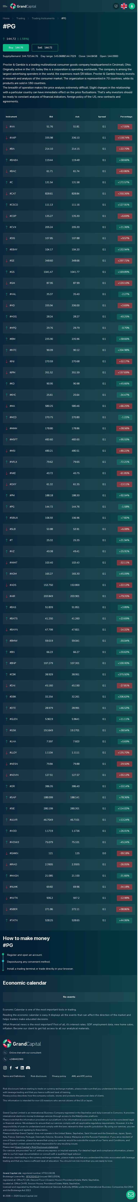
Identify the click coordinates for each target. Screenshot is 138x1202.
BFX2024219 (32, 1176)
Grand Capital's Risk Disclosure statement (36, 1147)
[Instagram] (5, 1068)
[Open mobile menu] (5, 6)
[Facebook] (11, 1068)
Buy (16, 47)
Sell (45, 47)
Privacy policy (59, 1076)
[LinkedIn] (22, 1068)
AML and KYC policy (82, 1076)
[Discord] (28, 1068)
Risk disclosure (38, 1076)
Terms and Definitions (14, 1076)
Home (6, 18)
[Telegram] (16, 1068)
